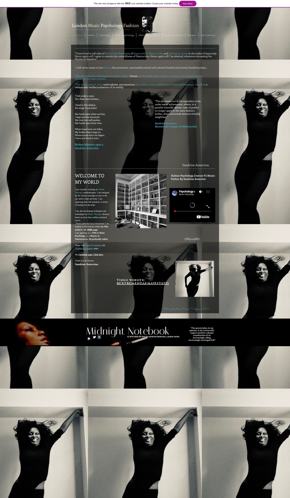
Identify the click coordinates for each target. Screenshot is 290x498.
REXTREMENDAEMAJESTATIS (143, 283)
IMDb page (92, 230)
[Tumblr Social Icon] (99, 337)
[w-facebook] (89, 339)
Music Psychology (93, 245)
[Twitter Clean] (94, 337)
